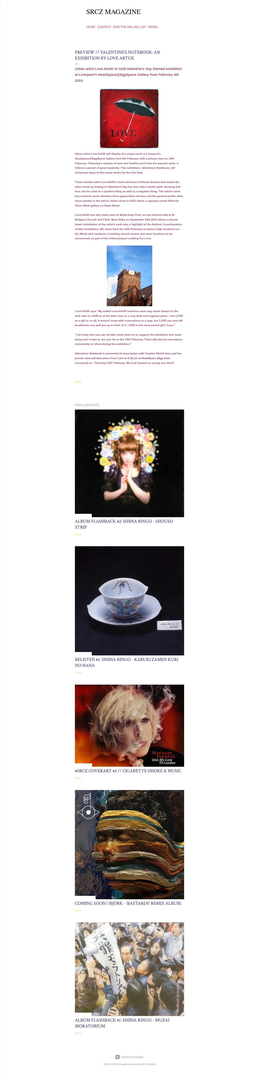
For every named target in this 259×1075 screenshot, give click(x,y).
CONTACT (104, 27)
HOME (90, 27)
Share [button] (78, 381)
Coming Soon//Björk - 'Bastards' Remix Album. (128, 903)
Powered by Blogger (132, 1056)
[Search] (182, 10)
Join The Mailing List (129, 27)
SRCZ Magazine (113, 11)
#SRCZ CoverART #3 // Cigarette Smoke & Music (128, 771)
